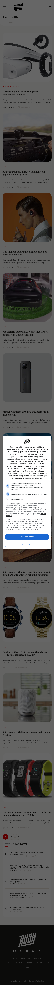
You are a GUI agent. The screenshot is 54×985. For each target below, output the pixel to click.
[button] (27, 499)
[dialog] (27, 492)
